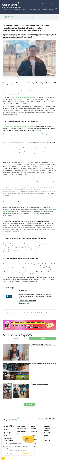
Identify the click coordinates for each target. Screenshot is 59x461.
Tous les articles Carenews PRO (27, 300)
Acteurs (16, 338)
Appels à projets (42, 10)
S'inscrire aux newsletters (34, 438)
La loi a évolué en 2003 (10, 90)
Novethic (46, 437)
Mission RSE (47, 426)
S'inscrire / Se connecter (52, 3)
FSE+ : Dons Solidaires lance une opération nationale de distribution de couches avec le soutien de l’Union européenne (42, 346)
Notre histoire (21, 426)
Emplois (51, 10)
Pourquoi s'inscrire (22, 433)
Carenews (42, 338)
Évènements (32, 10)
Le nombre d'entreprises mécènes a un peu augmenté (19, 126)
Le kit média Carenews (47, 429)
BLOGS (10, 10)
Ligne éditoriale (21, 431)
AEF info (46, 435)
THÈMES (15, 10)
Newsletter (34, 3)
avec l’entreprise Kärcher (37, 150)
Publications (23, 10)
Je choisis (9, 453)
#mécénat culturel (8, 312)
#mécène (47, 312)
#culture (30, 312)
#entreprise (6, 314)
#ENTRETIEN (6, 22)
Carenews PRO (9, 16)
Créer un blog (41, 3)
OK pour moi (25, 453)
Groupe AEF (47, 432)
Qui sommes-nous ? (22, 428)
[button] (3, 458)
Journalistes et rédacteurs (34, 442)
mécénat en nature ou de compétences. (40, 134)
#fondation (38, 312)
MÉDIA (5, 10)
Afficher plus (29, 404)
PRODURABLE (47, 440)
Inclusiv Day (47, 443)
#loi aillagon (21, 312)
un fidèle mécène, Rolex (27, 181)
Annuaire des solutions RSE (34, 434)
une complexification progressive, (25, 97)
